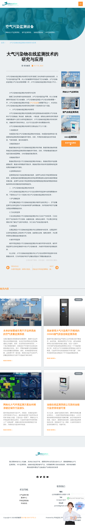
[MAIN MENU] (80, 4)
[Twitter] (41, 477)
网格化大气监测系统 (71, 92)
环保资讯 (24, 503)
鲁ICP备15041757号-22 (28, 518)
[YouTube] (47, 477)
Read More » (7, 361)
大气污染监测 (34, 103)
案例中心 (24, 498)
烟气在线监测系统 (71, 112)
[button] (70, 143)
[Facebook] (38, 477)
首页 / (3, 43)
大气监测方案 (24, 495)
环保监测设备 (24, 500)
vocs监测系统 (70, 137)
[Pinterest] (44, 477)
